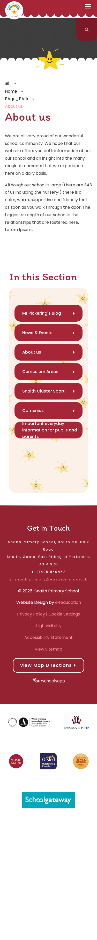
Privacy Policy (31, 614)
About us (14, 106)
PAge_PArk (16, 99)
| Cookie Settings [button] (62, 614)
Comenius (33, 411)
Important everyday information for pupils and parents (49, 430)
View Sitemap (48, 649)
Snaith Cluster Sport (43, 391)
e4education (68, 602)
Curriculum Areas (40, 372)
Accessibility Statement (48, 637)
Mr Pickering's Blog (41, 313)
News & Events (37, 333)
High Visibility (49, 626)
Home (7, 83)
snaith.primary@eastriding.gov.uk (50, 579)
